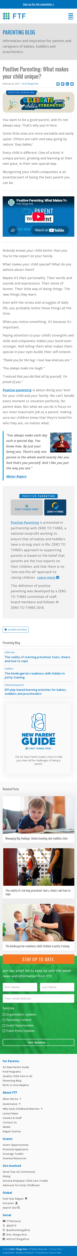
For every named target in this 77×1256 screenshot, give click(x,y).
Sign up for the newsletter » (38, 4)
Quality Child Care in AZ (17, 1076)
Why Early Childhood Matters (21, 1108)
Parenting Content (18, 1020)
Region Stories (12, 1131)
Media (6, 1127)
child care (10, 652)
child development (14, 685)
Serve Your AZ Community (19, 1171)
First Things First (30, 83)
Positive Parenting (25, 522)
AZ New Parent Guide (16, 1067)
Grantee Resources (14, 1158)
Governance (10, 1104)
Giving (6, 1176)
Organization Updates (21, 1014)
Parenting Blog (19, 32)
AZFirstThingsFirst (17, 1239)
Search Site (10, 1207)
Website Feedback (24, 1252)
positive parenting (17, 629)
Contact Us (10, 1122)
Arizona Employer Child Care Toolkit (25, 1180)
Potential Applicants (15, 1149)
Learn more (46, 577)
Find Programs (12, 1071)
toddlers (9, 668)
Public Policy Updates (20, 1031)
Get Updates (38, 1042)
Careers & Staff (12, 1118)
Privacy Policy (55, 1249)
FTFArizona (14, 1221)
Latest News (10, 1113)
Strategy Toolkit (13, 1153)
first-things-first (16, 1234)
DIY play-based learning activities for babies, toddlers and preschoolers (35, 692)
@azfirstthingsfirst (18, 1230)
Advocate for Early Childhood (21, 1185)
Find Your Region (13, 1198)
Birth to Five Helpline (16, 1085)
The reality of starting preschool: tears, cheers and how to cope (37, 659)
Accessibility (8, 1252)
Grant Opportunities (20, 1025)
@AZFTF (11, 1225)
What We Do (10, 1099)
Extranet (8, 1203)
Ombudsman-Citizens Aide (48, 1252)
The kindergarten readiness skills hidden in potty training (35, 675)
